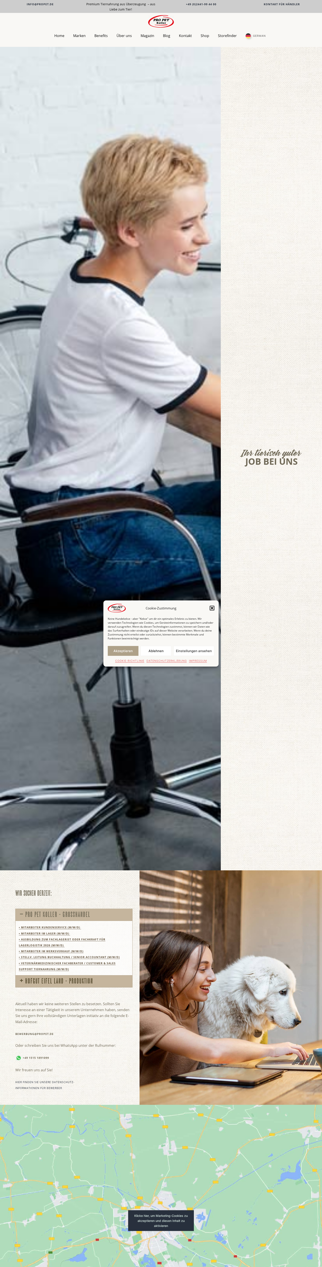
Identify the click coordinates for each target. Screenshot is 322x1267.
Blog (166, 35)
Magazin (147, 35)
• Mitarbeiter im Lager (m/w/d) (44, 933)
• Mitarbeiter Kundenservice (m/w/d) (50, 927)
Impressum (198, 660)
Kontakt (185, 35)
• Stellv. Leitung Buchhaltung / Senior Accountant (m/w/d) (69, 957)
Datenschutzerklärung (167, 660)
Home (59, 35)
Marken (79, 35)
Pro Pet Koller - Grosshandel (57, 914)
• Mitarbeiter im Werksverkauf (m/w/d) (51, 951)
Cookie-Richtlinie (129, 660)
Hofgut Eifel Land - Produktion (59, 980)
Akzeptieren (123, 651)
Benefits (101, 35)
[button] (212, 608)
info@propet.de (40, 4)
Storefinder (227, 35)
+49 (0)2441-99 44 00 (201, 4)
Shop (205, 35)
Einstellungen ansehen (194, 651)
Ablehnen (156, 651)
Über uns (124, 35)
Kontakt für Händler (282, 4)
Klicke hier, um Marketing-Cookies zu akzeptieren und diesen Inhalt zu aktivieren (161, 1221)
